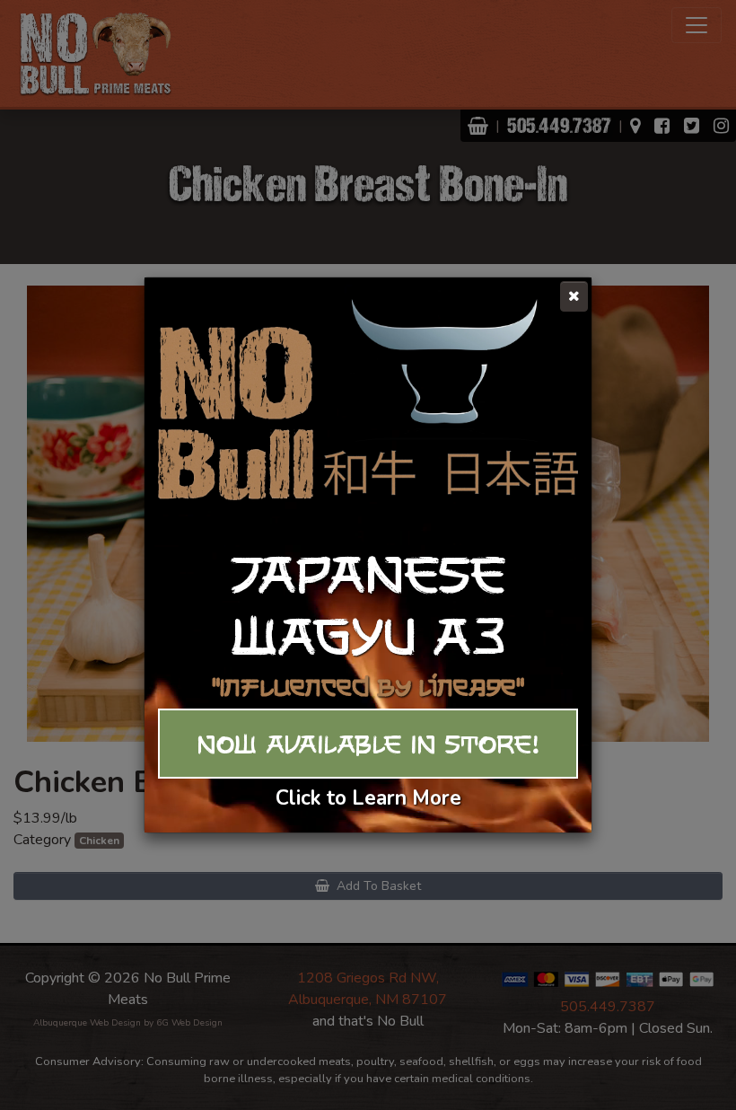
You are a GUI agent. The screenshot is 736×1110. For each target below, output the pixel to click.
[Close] (574, 296)
